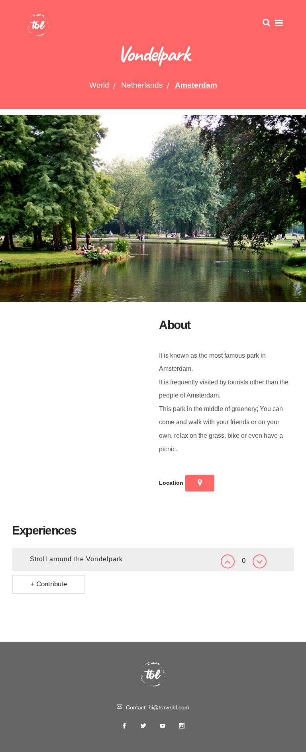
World (99, 85)
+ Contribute (48, 584)
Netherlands (142, 85)
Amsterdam (196, 85)
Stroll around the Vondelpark (76, 559)
